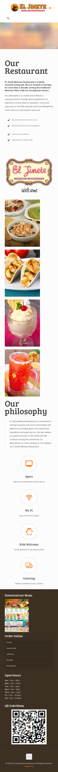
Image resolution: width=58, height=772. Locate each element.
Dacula (9, 642)
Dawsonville (11, 648)
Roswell (9, 660)
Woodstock (11, 666)
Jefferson (10, 654)
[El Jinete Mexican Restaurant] (29, 8)
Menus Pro (29, 766)
